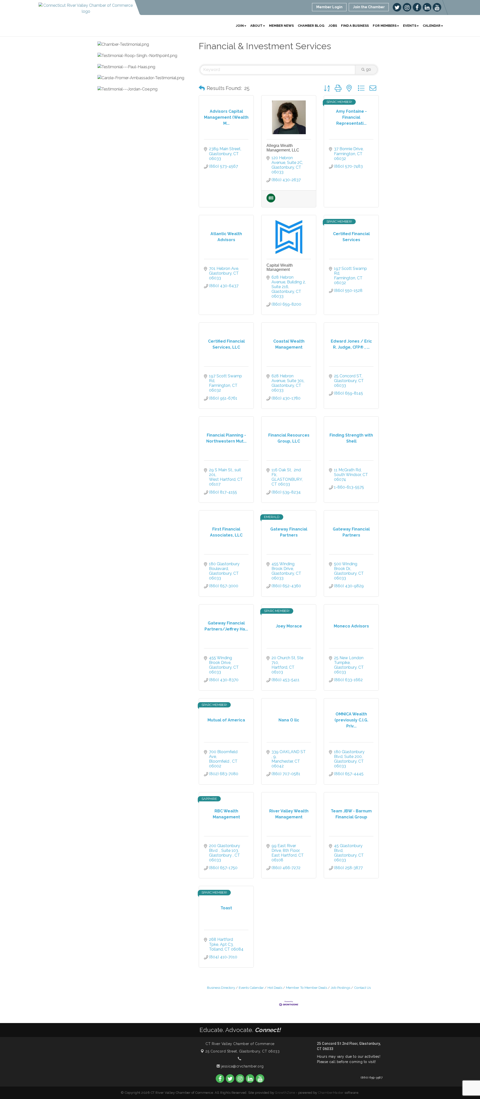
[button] (202, 88)
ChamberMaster (331, 1093)
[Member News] (270, 201)
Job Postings (340, 988)
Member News (281, 25)
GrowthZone (285, 1093)
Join (240, 25)
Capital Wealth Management (279, 267)
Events (409, 25)
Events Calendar (251, 988)
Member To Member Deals (306, 988)
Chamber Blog (311, 25)
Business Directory (221, 988)
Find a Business (355, 25)
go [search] (368, 69)
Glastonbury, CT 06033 (242, 1051)
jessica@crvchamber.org (242, 1066)
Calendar (431, 25)
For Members (384, 25)
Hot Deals (275, 988)
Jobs (332, 25)
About (256, 25)
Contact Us (362, 988)
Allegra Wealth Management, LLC (282, 147)
